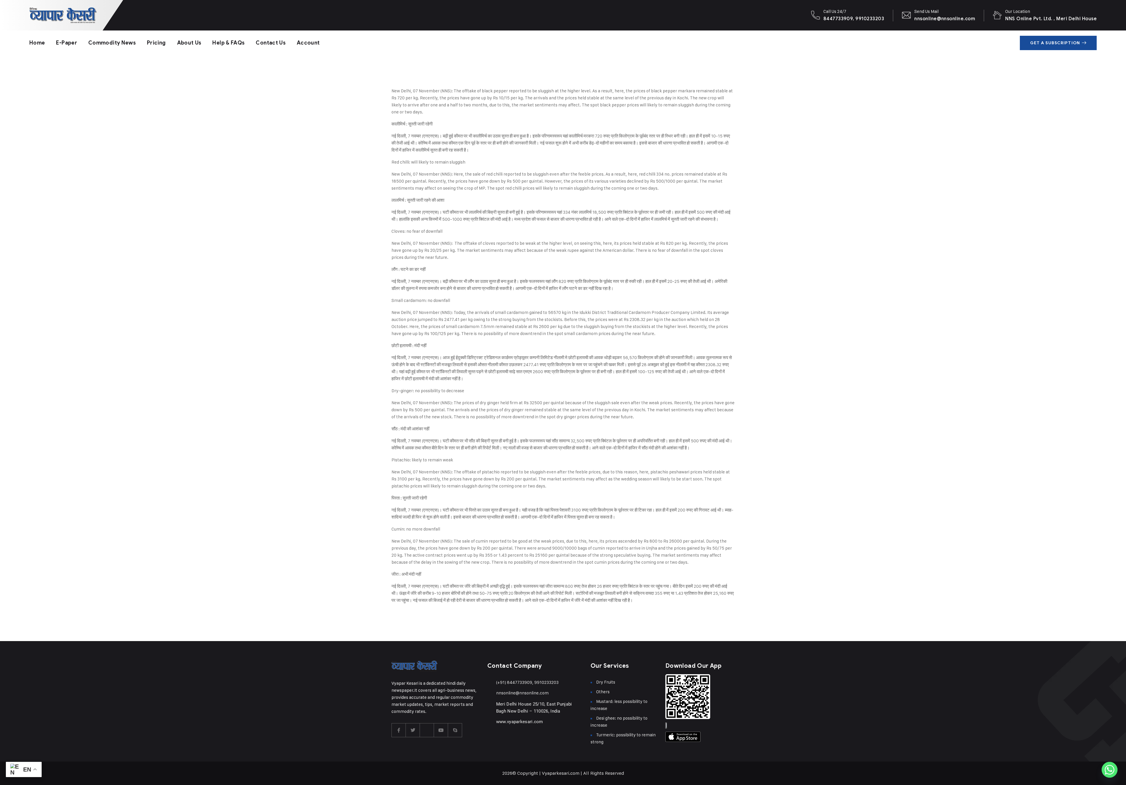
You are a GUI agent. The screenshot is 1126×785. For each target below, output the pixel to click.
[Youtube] (441, 730)
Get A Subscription (1055, 42)
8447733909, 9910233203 (853, 18)
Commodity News (112, 43)
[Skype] (455, 730)
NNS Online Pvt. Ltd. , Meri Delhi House (1051, 18)
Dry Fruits (605, 682)
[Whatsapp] (1109, 770)
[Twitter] (413, 730)
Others (603, 691)
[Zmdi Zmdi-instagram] (427, 730)
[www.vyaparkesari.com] (490, 721)
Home (37, 43)
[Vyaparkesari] (63, 15)
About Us (189, 43)
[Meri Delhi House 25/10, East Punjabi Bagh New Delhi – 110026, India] (490, 704)
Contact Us (271, 43)
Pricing (156, 43)
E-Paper (66, 43)
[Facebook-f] (399, 730)
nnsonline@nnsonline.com (944, 18)
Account (308, 43)
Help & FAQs (228, 43)
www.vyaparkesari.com (519, 721)
